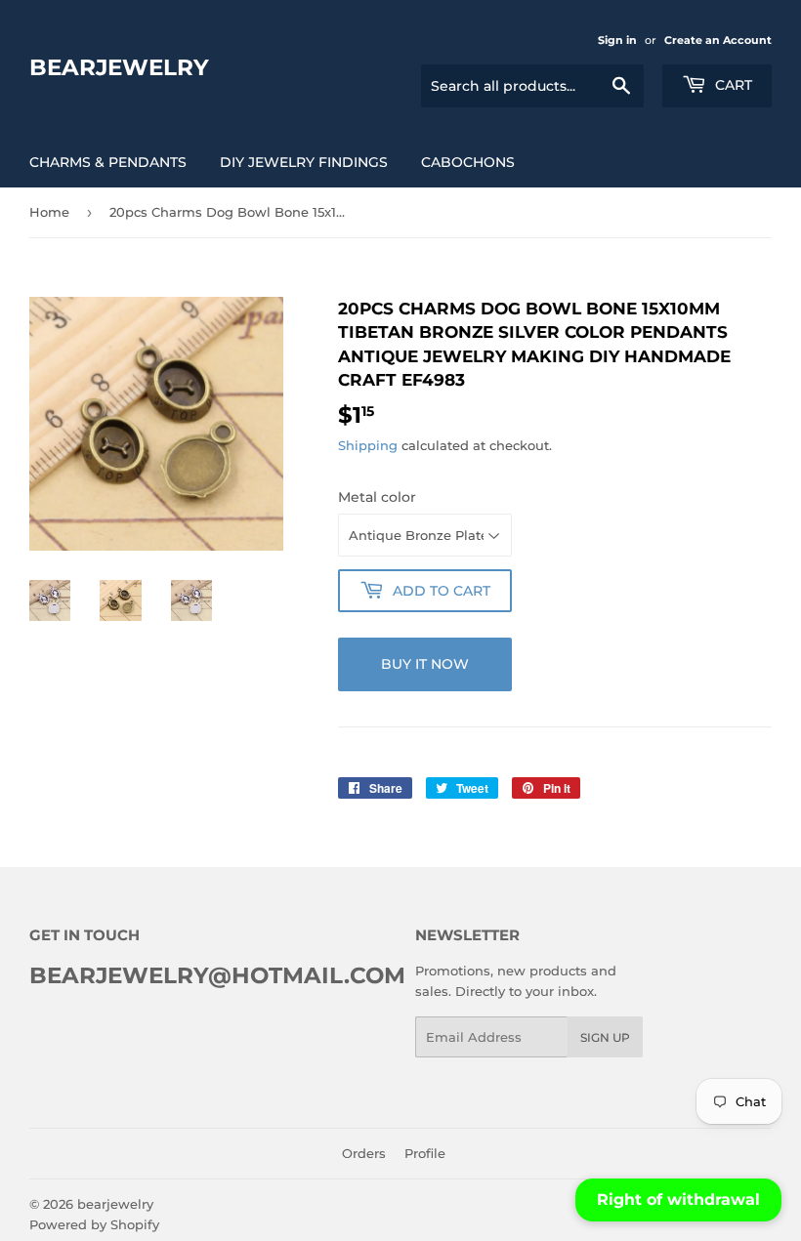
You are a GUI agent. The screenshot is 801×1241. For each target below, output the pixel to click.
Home (49, 212)
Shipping (368, 445)
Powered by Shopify (94, 1224)
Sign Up (605, 1037)
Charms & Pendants (108, 162)
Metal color (377, 497)
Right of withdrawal (678, 1199)
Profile (424, 1153)
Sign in (617, 40)
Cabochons (468, 162)
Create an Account (718, 40)
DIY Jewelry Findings (304, 162)
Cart (731, 85)
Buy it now (425, 664)
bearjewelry (119, 67)
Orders (364, 1153)
